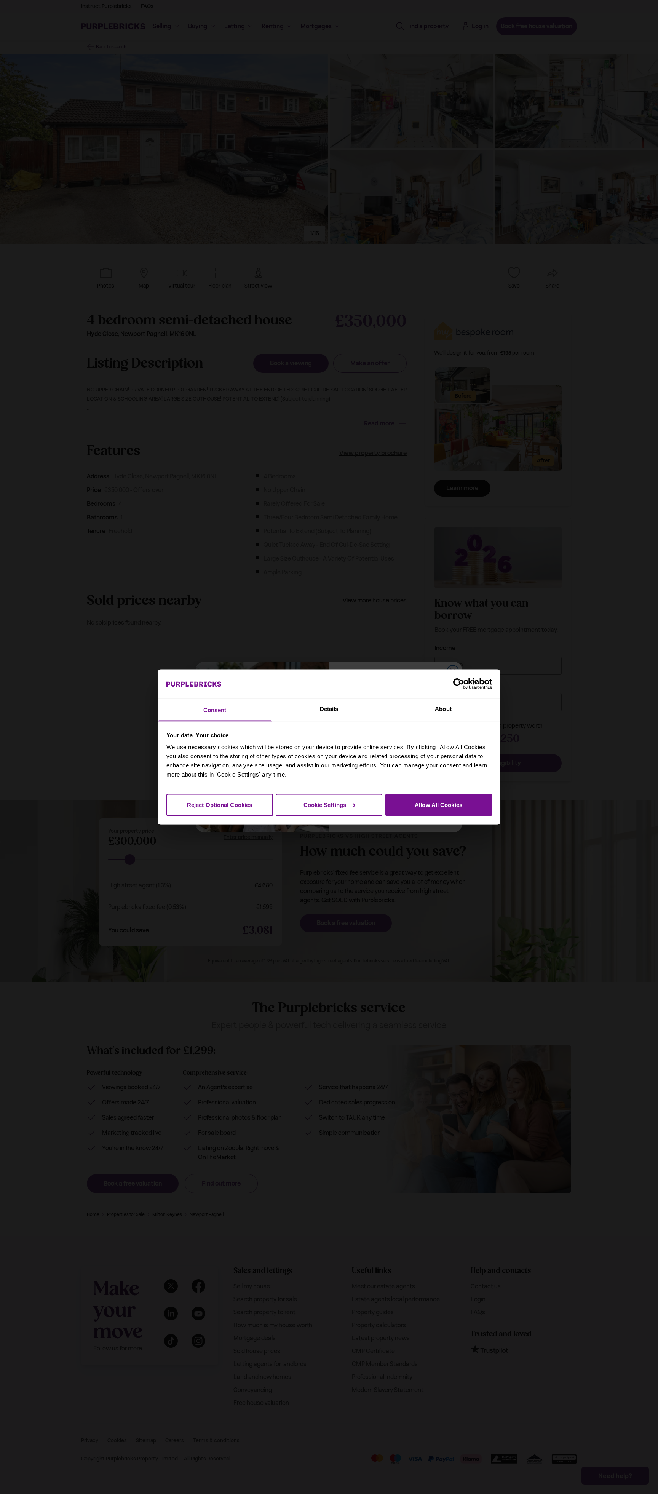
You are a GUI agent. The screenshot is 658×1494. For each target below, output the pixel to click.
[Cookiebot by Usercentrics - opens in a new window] (458, 683)
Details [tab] (329, 709)
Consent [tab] (214, 710)
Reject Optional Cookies (219, 804)
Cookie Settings (325, 804)
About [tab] (443, 709)
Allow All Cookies (438, 804)
